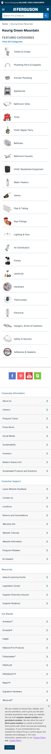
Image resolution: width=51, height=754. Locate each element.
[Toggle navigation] (3, 9)
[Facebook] (12, 375)
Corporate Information (13, 393)
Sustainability (9, 444)
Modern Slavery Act (12, 462)
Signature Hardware (12, 691)
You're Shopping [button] (24, 3)
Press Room (8, 427)
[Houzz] (37, 375)
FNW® (6, 639)
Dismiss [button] (10, 747)
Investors (7, 453)
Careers (6, 409)
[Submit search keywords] (46, 15)
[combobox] (24, 15)
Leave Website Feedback (14, 489)
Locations (7, 506)
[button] (48, 706)
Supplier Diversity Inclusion (16, 594)
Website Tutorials (11, 533)
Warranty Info (9, 524)
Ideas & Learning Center (14, 577)
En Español (8, 559)
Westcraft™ (8, 700)
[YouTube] (29, 375)
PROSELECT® (9, 674)
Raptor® (6, 682)
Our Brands (7, 613)
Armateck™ (8, 621)
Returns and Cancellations (15, 515)
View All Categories (12, 41)
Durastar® (7, 630)
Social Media (9, 436)
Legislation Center (11, 586)
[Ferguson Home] (25, 9)
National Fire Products (13, 647)
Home (5, 24)
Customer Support (11, 481)
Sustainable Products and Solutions (20, 471)
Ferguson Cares (10, 418)
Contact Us (8, 498)
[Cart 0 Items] (47, 9)
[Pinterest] (20, 375)
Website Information (12, 541)
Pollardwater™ (9, 656)
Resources (7, 569)
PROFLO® (7, 665)
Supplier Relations (11, 603)
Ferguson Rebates (11, 550)
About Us (7, 401)
